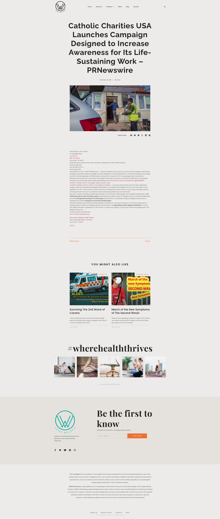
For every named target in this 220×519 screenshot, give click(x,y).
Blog (127, 7)
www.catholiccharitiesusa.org (79, 214)
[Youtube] (65, 450)
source (72, 225)
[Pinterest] (70, 450)
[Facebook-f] (55, 450)
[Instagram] (75, 450)
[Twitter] (60, 450)
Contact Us (73, 156)
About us (99, 7)
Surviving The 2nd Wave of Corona (87, 311)
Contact (136, 7)
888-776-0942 (75, 158)
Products (109, 7)
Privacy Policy (106, 512)
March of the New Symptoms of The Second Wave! (131, 311)
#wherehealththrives (110, 348)
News (120, 7)
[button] (165, 7)
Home (90, 7)
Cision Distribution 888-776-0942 (81, 220)
